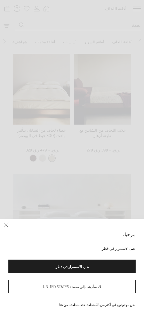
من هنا (63, 305)
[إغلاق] (6, 225)
